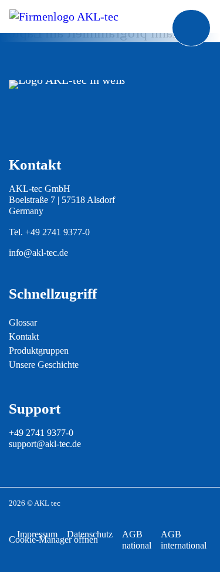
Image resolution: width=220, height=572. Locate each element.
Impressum (37, 534)
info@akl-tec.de (38, 253)
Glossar (23, 322)
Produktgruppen (39, 351)
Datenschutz (90, 534)
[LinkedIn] (45, 121)
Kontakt (24, 336)
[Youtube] (20, 121)
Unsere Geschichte (44, 365)
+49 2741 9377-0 (57, 232)
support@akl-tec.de (45, 444)
